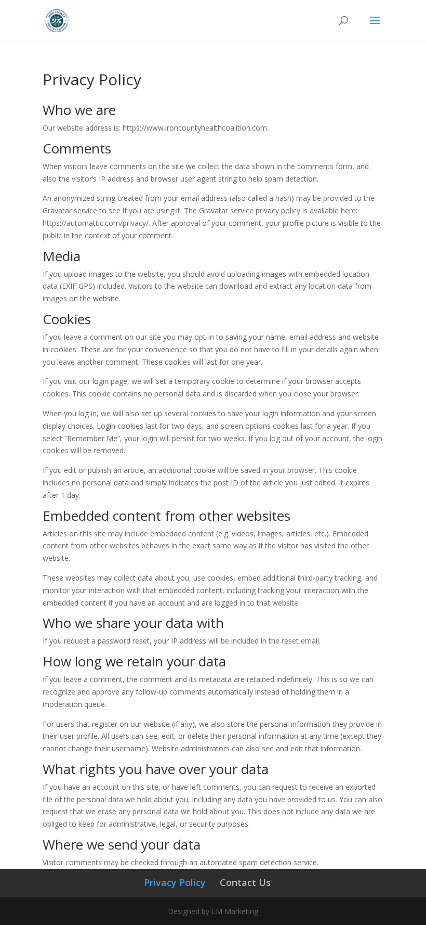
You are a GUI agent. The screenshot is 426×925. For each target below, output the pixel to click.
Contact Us (245, 882)
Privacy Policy (175, 882)
